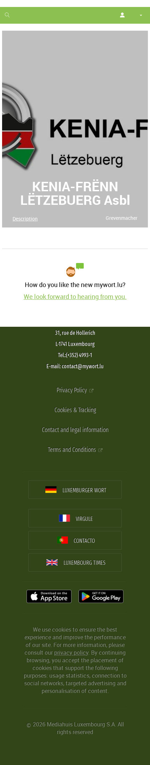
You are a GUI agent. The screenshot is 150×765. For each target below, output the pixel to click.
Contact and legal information (75, 430)
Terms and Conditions (72, 450)
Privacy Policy (72, 390)
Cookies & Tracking (75, 410)
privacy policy (71, 652)
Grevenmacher (121, 218)
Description (25, 218)
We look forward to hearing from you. (75, 296)
